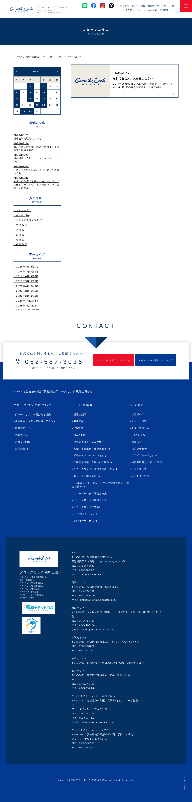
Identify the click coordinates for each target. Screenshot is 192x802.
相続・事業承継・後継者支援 (90, 448)
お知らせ (137, 442)
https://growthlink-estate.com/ (98, 722)
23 (37, 105)
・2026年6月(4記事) (26, 276)
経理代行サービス (84, 521)
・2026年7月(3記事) (26, 271)
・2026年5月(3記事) (26, 281)
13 (17, 99)
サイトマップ (139, 469)
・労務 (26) (20, 224)
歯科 (106, 462)
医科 (94, 462)
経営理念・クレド (25, 428)
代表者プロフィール (135, 10)
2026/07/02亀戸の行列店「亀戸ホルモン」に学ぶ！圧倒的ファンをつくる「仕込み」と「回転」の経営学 (36, 183)
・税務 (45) (20, 244)
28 (23, 111)
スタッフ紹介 (168, 5)
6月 (75, 57)
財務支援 (79, 421)
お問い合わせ (139, 448)
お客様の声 (153, 5)
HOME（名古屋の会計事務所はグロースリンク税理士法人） (54, 391)
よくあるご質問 (140, 476)
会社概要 (152, 10)
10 (43, 92)
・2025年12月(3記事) (27, 305)
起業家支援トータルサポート (90, 442)
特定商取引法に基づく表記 (147, 462)
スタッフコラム (55, 57)
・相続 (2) (20, 239)
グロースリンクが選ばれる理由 (33, 414)
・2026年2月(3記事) (26, 295)
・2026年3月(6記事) (26, 290)
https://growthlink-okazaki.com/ (99, 600)
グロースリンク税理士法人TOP (29, 57)
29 (30, 111)
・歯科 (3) (20, 234)
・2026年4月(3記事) (26, 286)
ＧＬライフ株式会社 (85, 476)
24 (43, 105)
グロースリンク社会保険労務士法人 (94, 469)
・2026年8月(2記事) (26, 266)
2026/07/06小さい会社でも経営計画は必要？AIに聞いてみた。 (36, 170)
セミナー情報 (138, 5)
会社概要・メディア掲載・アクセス (35, 421)
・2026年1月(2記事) (26, 300)
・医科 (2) (20, 229)
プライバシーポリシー (144, 455)
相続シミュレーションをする (90, 455)
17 (44, 99)
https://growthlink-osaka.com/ (98, 629)
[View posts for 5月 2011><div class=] (17, 71)
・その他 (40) (22, 215)
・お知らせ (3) (22, 210)
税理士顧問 (80, 414)
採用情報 (164, 10)
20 (17, 105)
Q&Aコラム (138, 435)
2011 (68, 57)
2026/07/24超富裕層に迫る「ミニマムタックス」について (36, 158)
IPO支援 (78, 428)
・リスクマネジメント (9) (29, 220)
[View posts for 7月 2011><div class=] (57, 71)
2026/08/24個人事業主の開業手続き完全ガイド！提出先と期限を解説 (36, 147)
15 (30, 99)
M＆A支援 (80, 435)
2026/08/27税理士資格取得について (28, 137)
